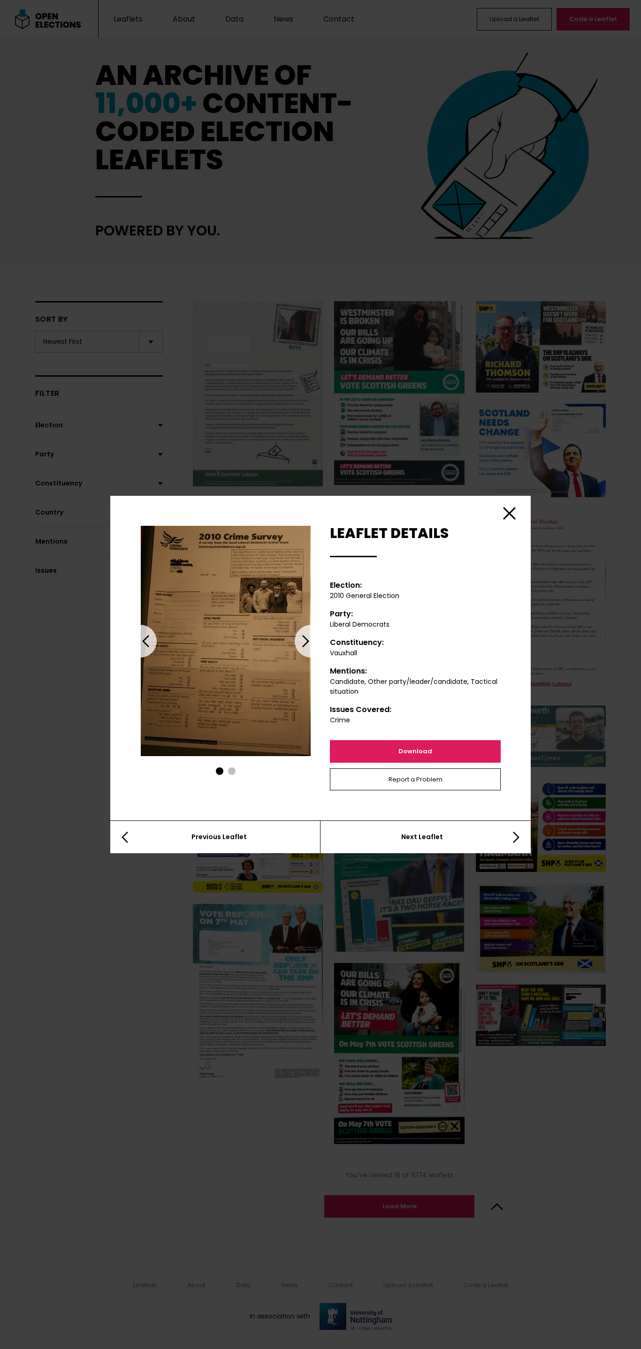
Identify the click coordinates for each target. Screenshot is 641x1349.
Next (311, 641)
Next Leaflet (422, 836)
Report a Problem (416, 779)
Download (415, 751)
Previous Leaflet (219, 836)
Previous (140, 641)
